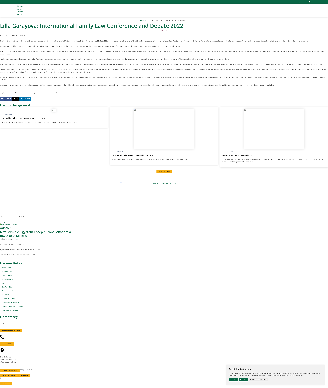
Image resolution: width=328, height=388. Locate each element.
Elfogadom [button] (233, 380)
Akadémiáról (6, 267)
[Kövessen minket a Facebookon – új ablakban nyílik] (294, 2)
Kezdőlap (143, 20)
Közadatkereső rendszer (10, 303)
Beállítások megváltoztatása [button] (258, 380)
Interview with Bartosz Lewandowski (237, 155)
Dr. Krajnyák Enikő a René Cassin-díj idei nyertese (132, 155)
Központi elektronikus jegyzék (12, 306)
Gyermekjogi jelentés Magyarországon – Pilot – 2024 (23, 118)
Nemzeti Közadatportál (10, 310)
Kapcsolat (5, 295)
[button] (309, 2)
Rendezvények (7, 271)
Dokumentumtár (8, 291)
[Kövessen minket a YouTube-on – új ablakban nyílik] (305, 2)
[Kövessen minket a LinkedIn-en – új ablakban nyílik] (302, 2)
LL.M (3, 283)
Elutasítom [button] (243, 380)
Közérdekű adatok (8, 299)
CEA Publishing (7, 287)
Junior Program (7, 279)
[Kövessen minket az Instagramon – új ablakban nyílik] (297, 2)
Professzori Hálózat (9, 275)
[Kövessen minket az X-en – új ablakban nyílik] (299, 2)
